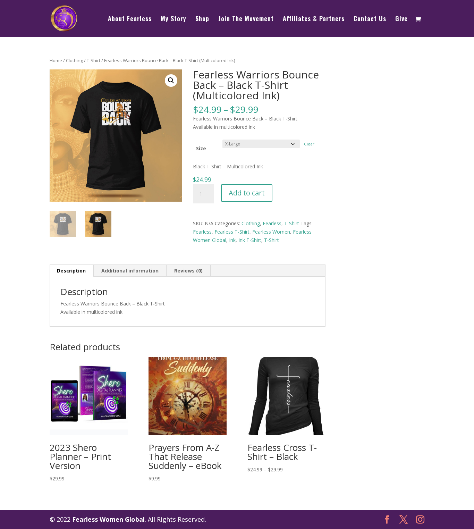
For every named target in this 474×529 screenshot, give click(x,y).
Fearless (272, 223)
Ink (232, 240)
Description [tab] (71, 270)
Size (201, 148)
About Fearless (130, 19)
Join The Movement (246, 19)
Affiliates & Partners (314, 19)
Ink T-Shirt (249, 240)
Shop (202, 19)
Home (56, 60)
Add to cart (247, 193)
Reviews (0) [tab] (188, 270)
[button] (171, 80)
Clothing (74, 60)
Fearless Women (271, 231)
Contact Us (370, 19)
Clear (309, 143)
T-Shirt (93, 60)
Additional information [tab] (130, 270)
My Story (173, 19)
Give (401, 19)
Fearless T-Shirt (231, 231)
